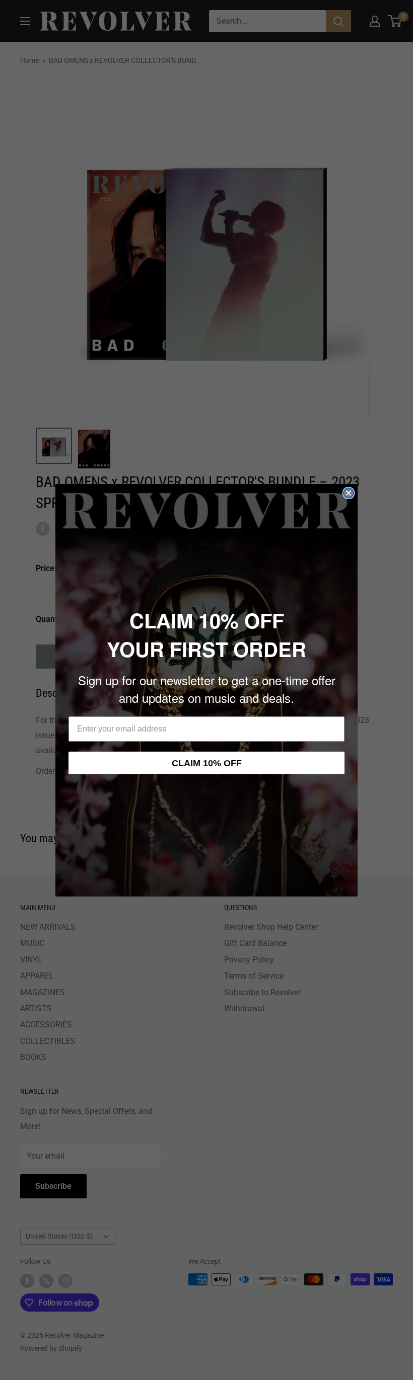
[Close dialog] (348, 493)
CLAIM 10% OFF (207, 763)
